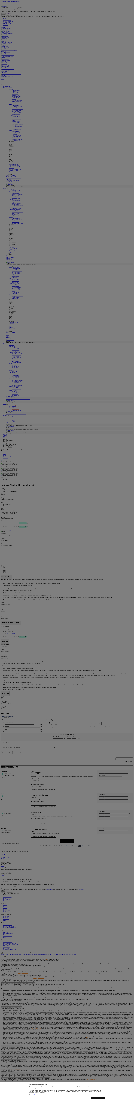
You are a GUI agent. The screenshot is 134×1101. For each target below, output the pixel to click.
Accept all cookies (97, 1098)
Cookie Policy (37, 1094)
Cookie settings (83, 1098)
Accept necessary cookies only (66, 1098)
